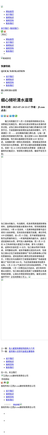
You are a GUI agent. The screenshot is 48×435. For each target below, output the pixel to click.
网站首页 (10, 12)
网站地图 (16, 404)
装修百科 (10, 20)
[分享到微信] (2, 31)
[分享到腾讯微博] (10, 116)
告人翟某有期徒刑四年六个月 (21, 348)
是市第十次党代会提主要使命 (21, 351)
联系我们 (10, 23)
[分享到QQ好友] (5, 383)
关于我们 (10, 14)
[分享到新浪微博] (5, 31)
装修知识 (10, 17)
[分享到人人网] (13, 116)
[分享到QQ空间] (5, 116)
